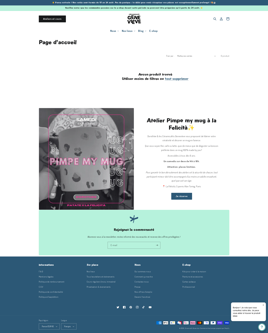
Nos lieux (91, 271)
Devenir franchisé (142, 297)
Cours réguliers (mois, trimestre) (101, 281)
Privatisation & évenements (99, 287)
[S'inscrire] (157, 245)
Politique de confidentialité (51, 292)
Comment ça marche (144, 276)
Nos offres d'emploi (143, 292)
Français (67, 326)
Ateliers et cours (52, 18)
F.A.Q (41, 271)
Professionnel (188, 287)
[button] (114, 30)
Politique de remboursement (51, 281)
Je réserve (182, 196)
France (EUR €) (48, 326)
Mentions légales (46, 276)
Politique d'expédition (48, 297)
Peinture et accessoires (192, 276)
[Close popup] (263, 305)
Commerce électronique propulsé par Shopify (214, 328)
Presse (137, 287)
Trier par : (170, 56)
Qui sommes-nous (143, 271)
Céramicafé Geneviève (192, 328)
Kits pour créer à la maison (194, 271)
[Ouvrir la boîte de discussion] (262, 327)
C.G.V (41, 287)
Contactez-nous (142, 281)
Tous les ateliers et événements (100, 276)
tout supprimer (176, 79)
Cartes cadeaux (189, 281)
